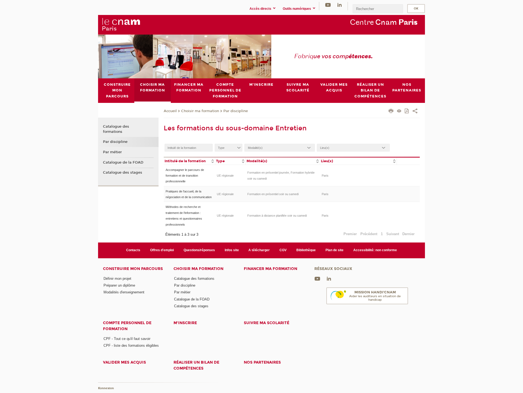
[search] (377, 8)
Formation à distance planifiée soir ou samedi (277, 215)
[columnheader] (189, 161)
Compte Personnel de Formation (127, 326)
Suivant (392, 234)
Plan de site (334, 250)
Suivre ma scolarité (266, 323)
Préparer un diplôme (119, 285)
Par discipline (235, 111)
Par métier (112, 152)
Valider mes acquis (124, 362)
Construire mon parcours (133, 268)
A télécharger (259, 250)
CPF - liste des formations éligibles (131, 345)
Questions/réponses (199, 250)
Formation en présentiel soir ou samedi (273, 194)
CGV (283, 250)
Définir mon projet (117, 279)
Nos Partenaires (262, 362)
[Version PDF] (407, 111)
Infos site (232, 250)
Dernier (408, 234)
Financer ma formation (270, 268)
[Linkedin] (339, 5)
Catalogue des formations (116, 129)
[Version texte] (399, 111)
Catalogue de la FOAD (123, 162)
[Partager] (415, 111)
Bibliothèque (306, 250)
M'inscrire (185, 323)
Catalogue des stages (122, 172)
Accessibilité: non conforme (375, 250)
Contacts (133, 250)
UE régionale (225, 175)
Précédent (368, 234)
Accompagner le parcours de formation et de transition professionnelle (185, 175)
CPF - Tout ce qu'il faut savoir (127, 339)
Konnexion (106, 388)
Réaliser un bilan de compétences (196, 365)
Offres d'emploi (162, 250)
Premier (350, 234)
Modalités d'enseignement (124, 292)
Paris (325, 175)
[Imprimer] (391, 111)
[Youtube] (328, 5)
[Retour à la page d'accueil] (121, 24)
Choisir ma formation (200, 111)
